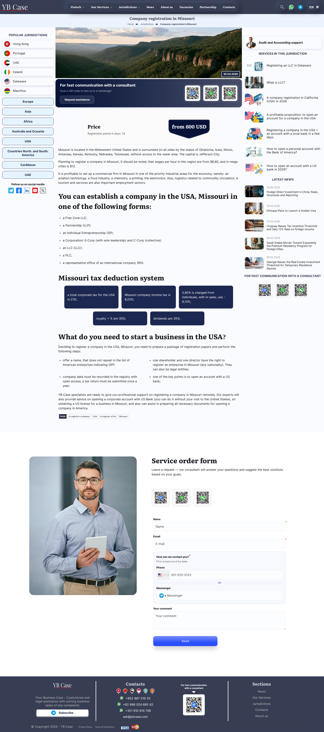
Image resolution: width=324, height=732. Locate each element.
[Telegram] (192, 93)
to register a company (79, 416)
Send (185, 641)
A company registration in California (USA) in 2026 (292, 99)
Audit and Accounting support (281, 42)
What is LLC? (276, 82)
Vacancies (186, 7)
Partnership (208, 7)
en (311, 7)
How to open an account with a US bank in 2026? (291, 167)
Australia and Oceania (28, 131)
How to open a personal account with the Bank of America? (293, 150)
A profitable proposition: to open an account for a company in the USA (292, 116)
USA (28, 141)
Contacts (229, 7)
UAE (28, 175)
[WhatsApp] (211, 93)
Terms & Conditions (105, 727)
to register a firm (108, 416)
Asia (28, 111)
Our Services (100, 7)
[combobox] (163, 575)
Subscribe (66, 713)
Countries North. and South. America (28, 153)
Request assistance (77, 99)
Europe (28, 101)
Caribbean (28, 165)
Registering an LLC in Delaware (289, 65)
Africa (28, 121)
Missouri (123, 416)
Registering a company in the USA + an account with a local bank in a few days (293, 133)
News (150, 7)
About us (167, 7)
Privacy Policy (85, 727)
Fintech (76, 7)
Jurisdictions (128, 7)
